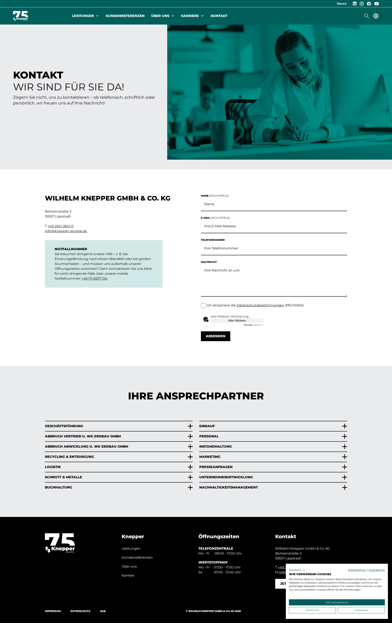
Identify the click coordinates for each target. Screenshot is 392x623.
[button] (297, 570)
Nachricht (209, 261)
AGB (103, 611)
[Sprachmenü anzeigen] (376, 16)
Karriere (190, 16)
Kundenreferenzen (125, 16)
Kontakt (219, 16)
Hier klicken (237, 320)
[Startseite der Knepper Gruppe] (20, 16)
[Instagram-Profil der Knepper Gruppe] (362, 4)
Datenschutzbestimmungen (260, 305)
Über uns (160, 16)
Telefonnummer (213, 239)
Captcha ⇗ (253, 325)
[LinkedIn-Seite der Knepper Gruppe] (354, 4)
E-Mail (215, 217)
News (341, 4)
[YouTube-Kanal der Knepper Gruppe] (376, 3)
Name (215, 195)
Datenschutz (80, 611)
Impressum (53, 611)
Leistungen (83, 16)
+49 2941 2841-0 (61, 226)
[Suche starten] (367, 16)
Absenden (215, 336)
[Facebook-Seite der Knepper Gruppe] (369, 4)
